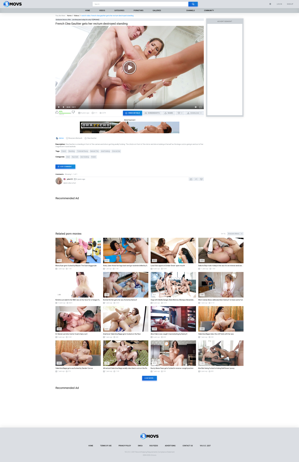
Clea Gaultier (92, 138)
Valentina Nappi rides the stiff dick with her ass (216, 334)
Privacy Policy (125, 446)
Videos (102, 10)
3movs (153, 455)
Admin (61, 138)
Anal (67, 157)
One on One (116, 151)
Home (87, 10)
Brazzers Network (75, 138)
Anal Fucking (105, 151)
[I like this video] (56, 113)
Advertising (170, 446)
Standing (72, 151)
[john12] (58, 180)
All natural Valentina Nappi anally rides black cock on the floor (125, 368)
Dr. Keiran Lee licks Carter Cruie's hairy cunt (71, 334)
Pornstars (138, 10)
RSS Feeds (154, 446)
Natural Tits (94, 151)
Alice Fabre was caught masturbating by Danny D (169, 334)
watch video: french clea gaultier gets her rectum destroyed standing (107, 16)
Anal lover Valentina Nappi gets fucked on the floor (122, 334)
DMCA (140, 446)
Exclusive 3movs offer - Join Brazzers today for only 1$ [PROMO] (77, 20)
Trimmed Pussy (82, 151)
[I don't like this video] (73, 113)
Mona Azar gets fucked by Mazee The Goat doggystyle (76, 266)
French (64, 151)
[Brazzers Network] (129, 132)
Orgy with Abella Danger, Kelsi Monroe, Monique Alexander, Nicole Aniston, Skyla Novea (173, 300)
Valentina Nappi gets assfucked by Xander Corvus (74, 368)
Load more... (149, 378)
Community (209, 10)
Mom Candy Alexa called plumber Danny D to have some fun (220, 300)
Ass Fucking (85, 157)
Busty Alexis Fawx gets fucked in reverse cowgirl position (172, 368)
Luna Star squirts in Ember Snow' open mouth (168, 266)
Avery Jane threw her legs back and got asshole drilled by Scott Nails (125, 266)
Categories (119, 10)
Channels (190, 10)
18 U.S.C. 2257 (205, 446)
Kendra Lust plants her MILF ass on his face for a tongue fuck (78, 300)
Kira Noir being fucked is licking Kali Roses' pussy (216, 368)
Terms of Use (106, 446)
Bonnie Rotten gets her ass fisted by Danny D (120, 300)
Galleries (157, 10)
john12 (70, 179)
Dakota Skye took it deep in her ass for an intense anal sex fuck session (221, 266)
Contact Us (188, 446)
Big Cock (75, 157)
